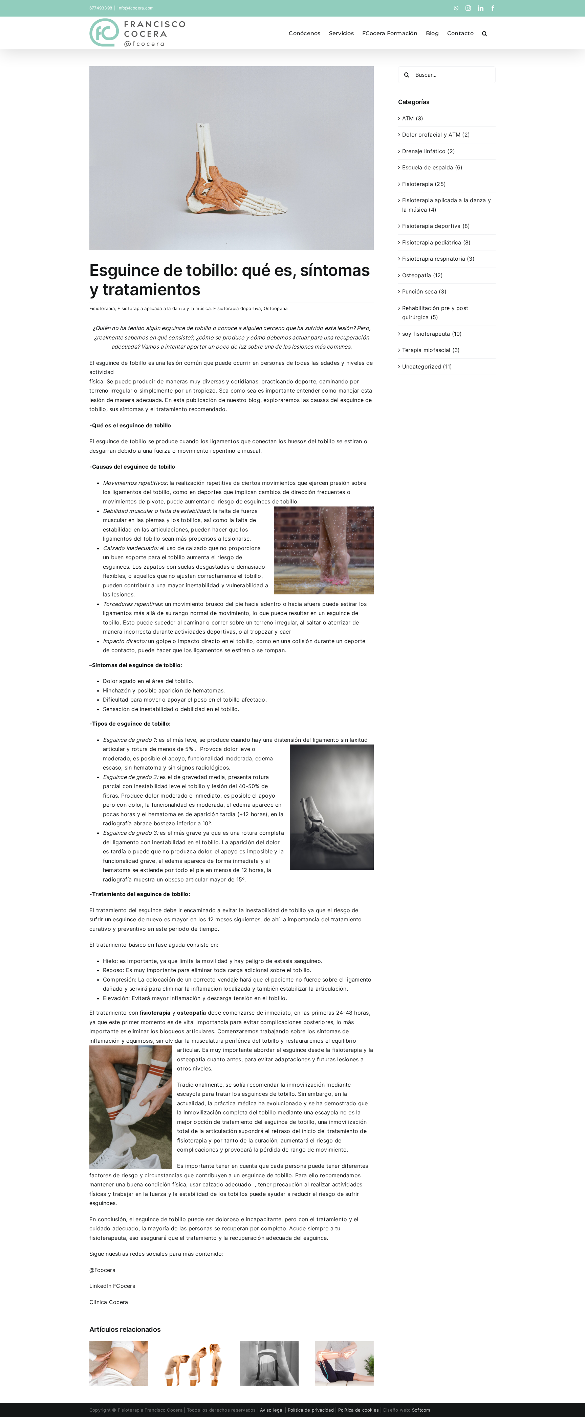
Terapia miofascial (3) (431, 350)
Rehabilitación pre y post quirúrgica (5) (435, 313)
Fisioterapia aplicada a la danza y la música (164, 308)
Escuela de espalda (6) (432, 167)
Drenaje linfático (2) (428, 151)
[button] (484, 33)
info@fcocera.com (135, 7)
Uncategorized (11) (427, 366)
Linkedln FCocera (112, 1285)
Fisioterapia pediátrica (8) (436, 242)
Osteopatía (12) (422, 275)
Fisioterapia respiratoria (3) (438, 258)
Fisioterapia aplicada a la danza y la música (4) (446, 205)
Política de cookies (358, 1410)
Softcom (421, 1410)
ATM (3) (413, 118)
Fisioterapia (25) (424, 184)
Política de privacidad (311, 1410)
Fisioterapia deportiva (237, 308)
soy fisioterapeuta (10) (432, 333)
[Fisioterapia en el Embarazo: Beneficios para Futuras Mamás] (118, 1344)
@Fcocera (102, 1270)
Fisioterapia (102, 308)
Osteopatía (275, 308)
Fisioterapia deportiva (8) (436, 225)
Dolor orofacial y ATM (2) (436, 134)
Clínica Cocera (108, 1302)
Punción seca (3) (424, 291)
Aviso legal (271, 1410)
